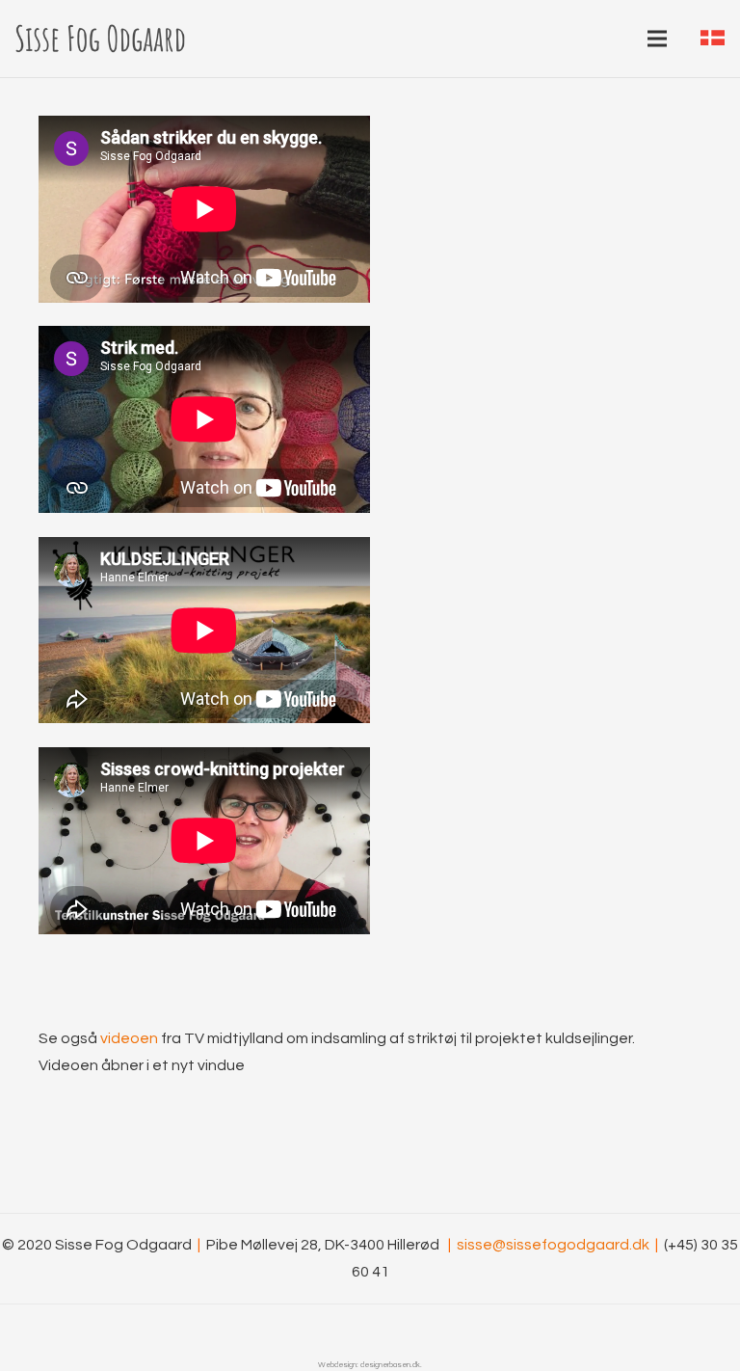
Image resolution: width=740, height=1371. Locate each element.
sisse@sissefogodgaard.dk (557, 1244)
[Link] (100, 38)
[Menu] (657, 38)
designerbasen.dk (390, 1364)
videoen (129, 1038)
